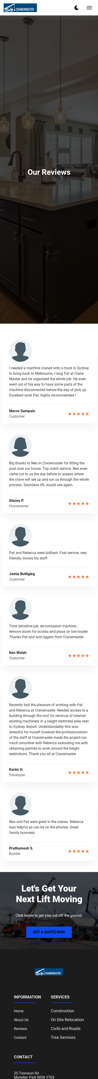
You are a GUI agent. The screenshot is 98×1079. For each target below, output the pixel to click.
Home (18, 1011)
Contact (20, 1037)
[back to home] (20, 7)
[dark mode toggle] (76, 7)
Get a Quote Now (49, 932)
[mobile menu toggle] (89, 8)
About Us (21, 1020)
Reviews (20, 1029)
